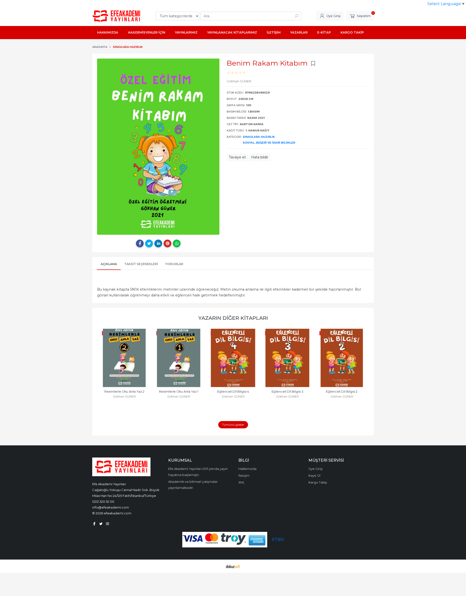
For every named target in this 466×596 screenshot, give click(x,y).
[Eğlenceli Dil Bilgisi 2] (341, 358)
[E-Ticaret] (233, 566)
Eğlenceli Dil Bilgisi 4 (233, 391)
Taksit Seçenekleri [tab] (141, 264)
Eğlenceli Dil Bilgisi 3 (287, 391)
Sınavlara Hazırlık (259, 136)
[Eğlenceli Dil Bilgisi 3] (287, 358)
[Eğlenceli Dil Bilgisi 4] (233, 358)
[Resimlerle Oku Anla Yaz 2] (124, 358)
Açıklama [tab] (109, 264)
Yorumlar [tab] (174, 264)
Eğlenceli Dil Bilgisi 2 (342, 391)
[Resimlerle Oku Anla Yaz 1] (178, 358)
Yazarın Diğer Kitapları (233, 318)
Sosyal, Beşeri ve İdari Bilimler (269, 142)
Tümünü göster (233, 424)
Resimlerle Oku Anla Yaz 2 (124, 391)
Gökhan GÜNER (124, 396)
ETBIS (278, 539)
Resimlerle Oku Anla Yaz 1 (178, 391)
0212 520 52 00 (103, 501)
